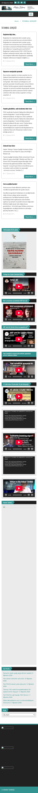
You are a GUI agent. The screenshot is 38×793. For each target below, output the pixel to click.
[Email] (15, 2)
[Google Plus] (18, 2)
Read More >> (30, 64)
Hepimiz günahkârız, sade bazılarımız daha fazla (17, 108)
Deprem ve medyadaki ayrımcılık (12, 71)
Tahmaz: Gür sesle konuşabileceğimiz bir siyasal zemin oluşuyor (17, 690)
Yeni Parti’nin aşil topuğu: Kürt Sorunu (15, 695)
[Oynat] (6, 293)
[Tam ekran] (32, 293)
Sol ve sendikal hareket (10, 184)
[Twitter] (21, 2)
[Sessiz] (29, 293)
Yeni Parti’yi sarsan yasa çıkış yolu (14, 684)
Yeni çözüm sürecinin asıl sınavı (13, 678)
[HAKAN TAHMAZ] (18, 8)
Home (17, 21)
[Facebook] (24, 2)
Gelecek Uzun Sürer (9, 146)
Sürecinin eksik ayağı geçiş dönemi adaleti (17, 673)
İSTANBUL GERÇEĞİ (29, 21)
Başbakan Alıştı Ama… (9, 34)
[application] (19, 286)
